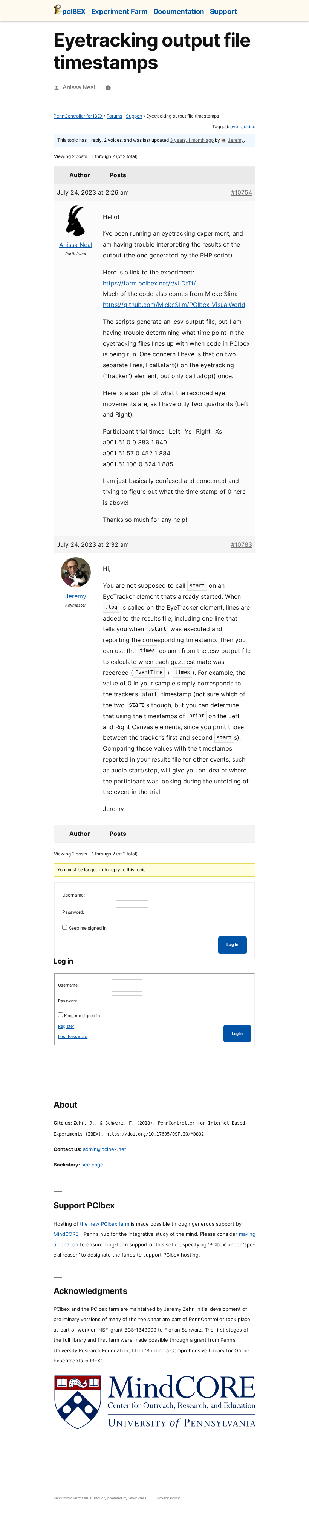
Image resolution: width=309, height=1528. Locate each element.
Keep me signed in (87, 928)
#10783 (241, 544)
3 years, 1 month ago (192, 140)
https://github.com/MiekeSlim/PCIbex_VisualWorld (174, 304)
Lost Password (72, 1036)
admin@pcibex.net (104, 1149)
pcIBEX (74, 11)
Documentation (178, 11)
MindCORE (66, 1234)
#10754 (241, 192)
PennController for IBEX (78, 116)
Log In (232, 944)
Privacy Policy (168, 1498)
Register (66, 1026)
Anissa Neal (79, 87)
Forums (114, 116)
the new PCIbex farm (104, 1224)
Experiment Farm (119, 11)
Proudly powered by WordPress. (121, 1498)
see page (92, 1165)
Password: (73, 912)
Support (223, 11)
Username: (73, 895)
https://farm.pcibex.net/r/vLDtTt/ (149, 283)
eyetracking (242, 126)
